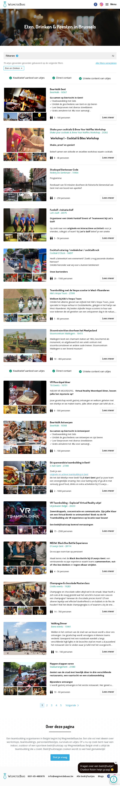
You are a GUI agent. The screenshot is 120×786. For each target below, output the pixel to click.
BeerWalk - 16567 (58, 92)
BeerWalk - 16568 (58, 425)
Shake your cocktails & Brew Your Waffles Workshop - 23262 (79, 132)
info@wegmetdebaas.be (60, 776)
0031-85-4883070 (36, 776)
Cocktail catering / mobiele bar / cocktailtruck (74, 250)
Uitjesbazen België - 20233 (62, 506)
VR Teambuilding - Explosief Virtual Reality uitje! (75, 502)
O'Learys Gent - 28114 (60, 546)
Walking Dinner (59, 623)
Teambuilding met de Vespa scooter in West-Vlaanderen (79, 290)
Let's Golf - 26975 (58, 212)
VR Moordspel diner (60, 382)
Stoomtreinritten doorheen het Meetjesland (73, 330)
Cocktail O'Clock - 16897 (61, 253)
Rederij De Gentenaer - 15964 (64, 172)
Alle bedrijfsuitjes (86, 776)
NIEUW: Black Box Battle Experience (69, 543)
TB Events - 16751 (58, 385)
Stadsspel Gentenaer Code (64, 169)
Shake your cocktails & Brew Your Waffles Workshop (78, 129)
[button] (60, 55)
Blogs (101, 776)
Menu (113, 4)
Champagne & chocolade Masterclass (70, 583)
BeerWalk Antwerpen (61, 422)
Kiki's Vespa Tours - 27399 (62, 293)
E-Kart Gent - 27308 (59, 465)
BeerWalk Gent (58, 89)
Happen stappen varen (62, 663)
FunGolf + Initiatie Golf (61, 209)
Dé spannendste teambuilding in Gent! (70, 462)
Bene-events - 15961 (61, 626)
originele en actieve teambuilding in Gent (69, 474)
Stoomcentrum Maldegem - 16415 (66, 333)
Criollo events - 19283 (60, 586)
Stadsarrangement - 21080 (62, 666)
